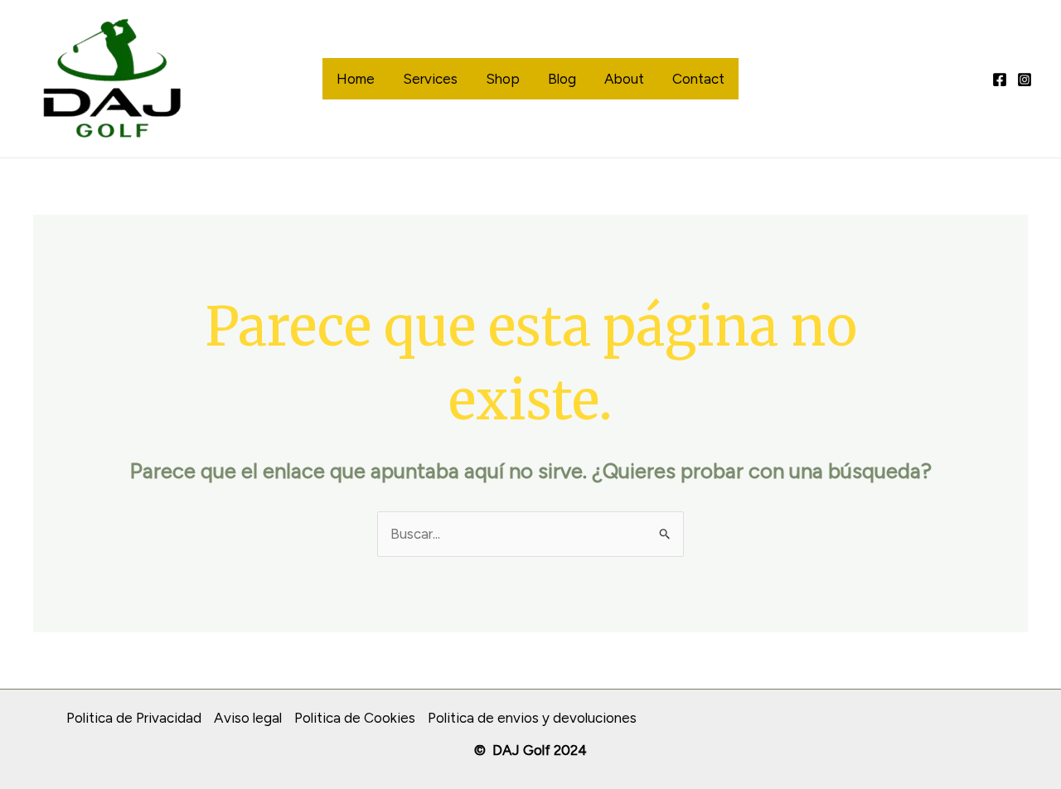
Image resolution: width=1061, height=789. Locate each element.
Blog (562, 78)
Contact (698, 78)
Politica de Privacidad (133, 717)
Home (356, 78)
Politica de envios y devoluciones (532, 717)
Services (430, 78)
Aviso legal (248, 717)
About (624, 78)
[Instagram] (1024, 79)
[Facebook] (999, 79)
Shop (503, 78)
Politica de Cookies (354, 717)
